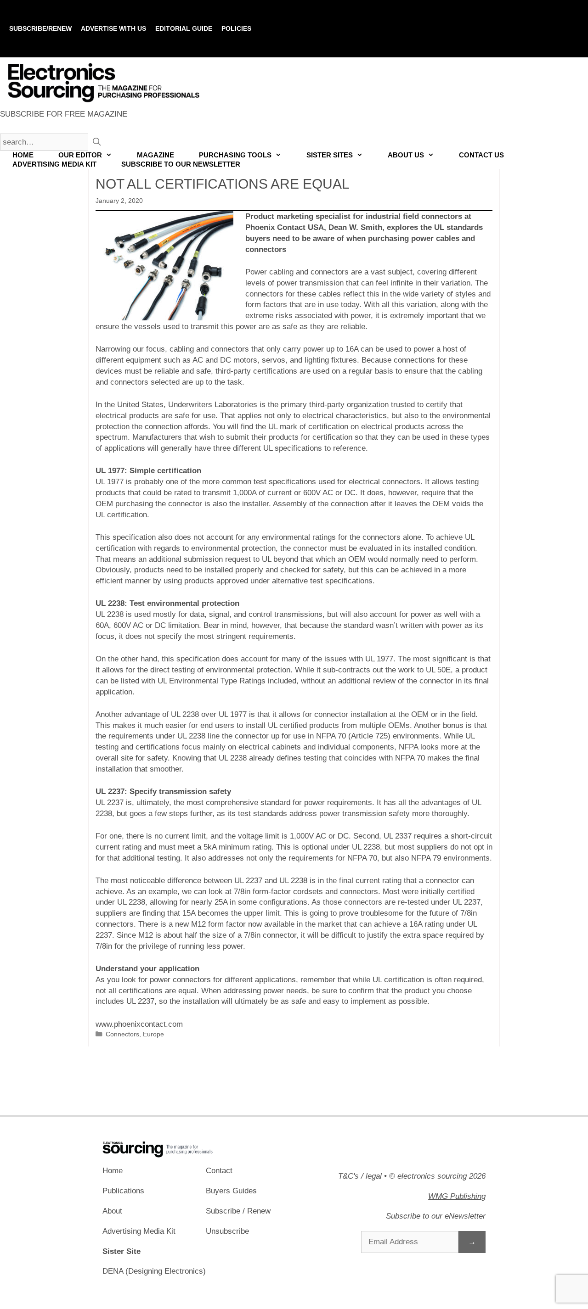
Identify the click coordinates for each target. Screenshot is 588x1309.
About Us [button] (406, 155)
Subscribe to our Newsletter (180, 164)
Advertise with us (113, 28)
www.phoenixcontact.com (139, 1024)
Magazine (155, 155)
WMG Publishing (457, 1196)
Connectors (122, 1034)
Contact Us (481, 155)
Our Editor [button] (80, 155)
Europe (153, 1034)
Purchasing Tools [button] (235, 155)
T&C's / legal (360, 1176)
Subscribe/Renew (40, 28)
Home (23, 155)
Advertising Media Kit (54, 164)
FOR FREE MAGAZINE (63, 114)
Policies (236, 28)
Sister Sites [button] (329, 155)
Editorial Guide (183, 28)
